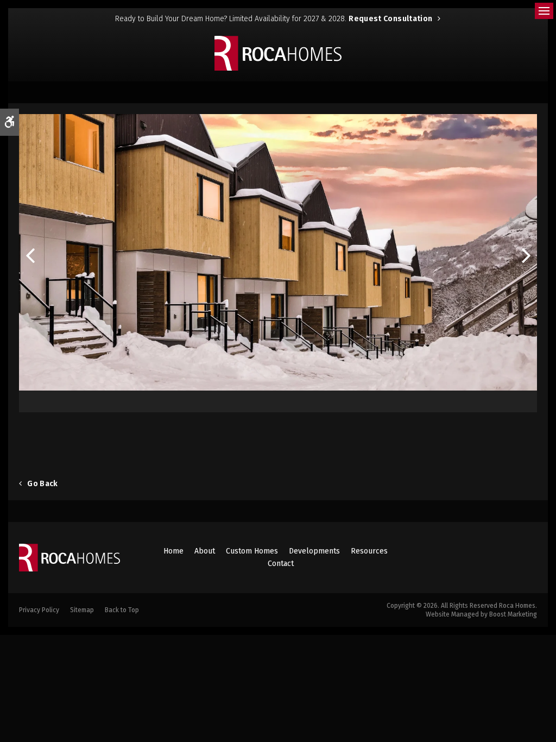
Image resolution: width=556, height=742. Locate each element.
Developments (314, 551)
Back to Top (122, 610)
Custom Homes (252, 551)
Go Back (42, 483)
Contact (281, 563)
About (204, 551)
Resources (369, 551)
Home (173, 551)
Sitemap (82, 610)
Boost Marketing (513, 614)
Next (526, 257)
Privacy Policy (39, 610)
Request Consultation (390, 18)
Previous (29, 257)
